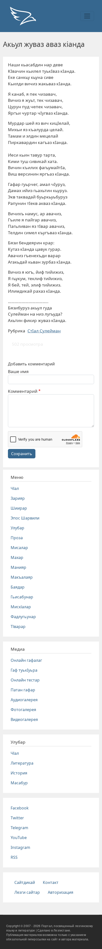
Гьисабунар (22, 597)
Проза (17, 537)
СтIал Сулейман (44, 331)
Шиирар (19, 508)
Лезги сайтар (27, 892)
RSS (14, 857)
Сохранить (21, 453)
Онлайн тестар (25, 680)
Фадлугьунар (23, 616)
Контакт (50, 882)
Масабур (19, 783)
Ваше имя (18, 371)
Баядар (18, 587)
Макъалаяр (22, 577)
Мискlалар (21, 606)
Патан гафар (23, 690)
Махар (17, 557)
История (19, 773)
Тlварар (18, 626)
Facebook (20, 808)
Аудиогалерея (24, 699)
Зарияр (18, 498)
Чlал (15, 488)
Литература (22, 763)
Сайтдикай (24, 882)
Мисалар (19, 547)
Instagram (20, 847)
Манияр (18, 567)
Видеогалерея (24, 719)
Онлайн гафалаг (26, 660)
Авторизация (60, 892)
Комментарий (22, 391)
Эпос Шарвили (25, 518)
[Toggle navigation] (87, 16)
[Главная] (23, 16)
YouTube (19, 837)
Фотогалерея (23, 709)
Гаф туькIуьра (24, 670)
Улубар (17, 528)
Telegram (19, 827)
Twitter (17, 818)
